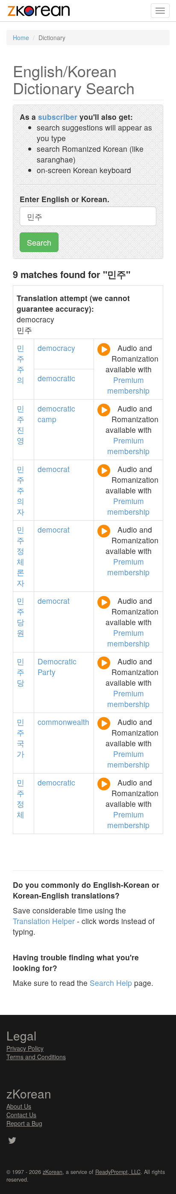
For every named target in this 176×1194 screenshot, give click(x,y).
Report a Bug (24, 1123)
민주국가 (20, 737)
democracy (56, 347)
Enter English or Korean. (64, 199)
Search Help (111, 982)
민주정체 (20, 798)
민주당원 (20, 616)
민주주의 (20, 363)
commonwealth (63, 721)
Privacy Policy (25, 1048)
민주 (20, 413)
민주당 (20, 672)
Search (39, 242)
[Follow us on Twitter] (12, 1141)
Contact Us (21, 1114)
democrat (54, 469)
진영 (20, 435)
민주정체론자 (20, 556)
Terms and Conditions (36, 1056)
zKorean (52, 1172)
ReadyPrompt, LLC (118, 1172)
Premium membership (128, 385)
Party (47, 672)
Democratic (57, 661)
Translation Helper (44, 921)
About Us (18, 1106)
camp (47, 419)
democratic (56, 378)
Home (21, 37)
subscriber (57, 116)
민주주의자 (20, 490)
